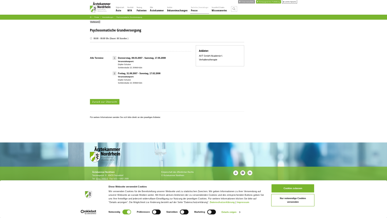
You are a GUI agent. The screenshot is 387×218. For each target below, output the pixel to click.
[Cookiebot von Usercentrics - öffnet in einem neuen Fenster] (88, 212)
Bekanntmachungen (177, 9)
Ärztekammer (157, 9)
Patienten (142, 9)
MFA (130, 9)
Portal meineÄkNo (247, 2)
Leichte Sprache (290, 2)
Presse (199, 9)
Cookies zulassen (293, 188)
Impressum (243, 202)
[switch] (156, 212)
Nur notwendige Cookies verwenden (293, 200)
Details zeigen (228, 212)
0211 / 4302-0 (102, 179)
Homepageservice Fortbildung (269, 2)
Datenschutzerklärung (222, 202)
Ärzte (120, 9)
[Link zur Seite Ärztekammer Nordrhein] (90, 17)
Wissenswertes (219, 9)
